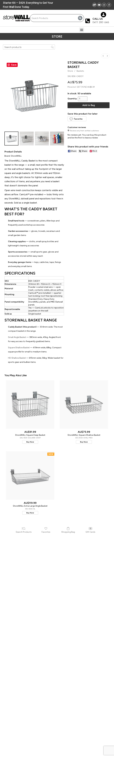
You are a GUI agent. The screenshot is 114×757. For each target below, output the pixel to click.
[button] (81, 29)
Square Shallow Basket (19, 347)
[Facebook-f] (109, 5)
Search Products (24, 532)
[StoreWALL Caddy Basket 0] (11, 138)
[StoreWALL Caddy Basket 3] (57, 138)
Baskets (80, 71)
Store (70, 71)
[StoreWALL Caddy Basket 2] (42, 138)
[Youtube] (99, 5)
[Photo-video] (94, 5)
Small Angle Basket (17, 337)
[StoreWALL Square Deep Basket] (30, 404)
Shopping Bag (68, 532)
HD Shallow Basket (17, 358)
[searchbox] (29, 47)
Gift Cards (90, 532)
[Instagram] (104, 5)
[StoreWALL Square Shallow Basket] (84, 404)
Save (14, 64)
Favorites (46, 532)
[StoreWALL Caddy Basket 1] (27, 138)
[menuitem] (103, 56)
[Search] (80, 18)
